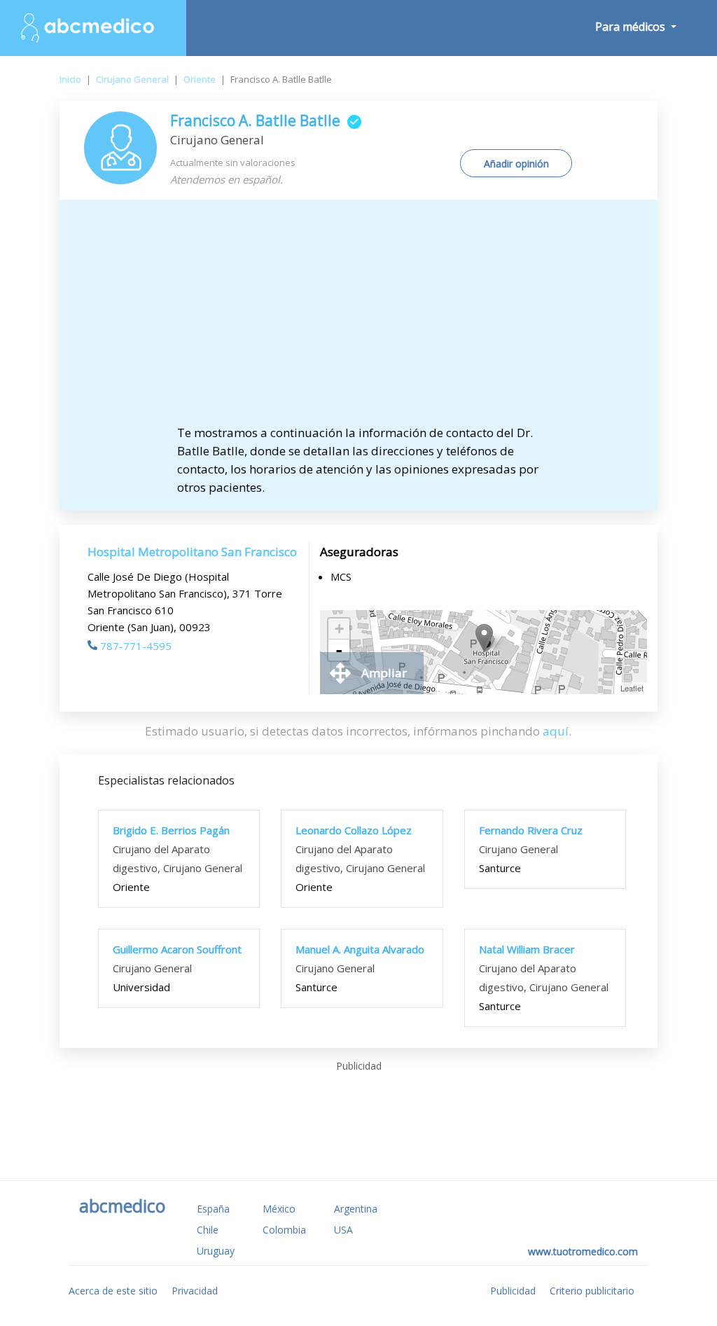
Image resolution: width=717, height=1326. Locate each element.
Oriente (199, 79)
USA (343, 1229)
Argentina (355, 1208)
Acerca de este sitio (113, 1290)
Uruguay (216, 1250)
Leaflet (631, 687)
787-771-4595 (136, 646)
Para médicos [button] (631, 26)
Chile (207, 1229)
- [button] (339, 650)
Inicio (70, 79)
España (213, 1208)
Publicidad (513, 1290)
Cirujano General (132, 79)
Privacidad (195, 1290)
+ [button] (339, 628)
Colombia (284, 1229)
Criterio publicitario (592, 1290)
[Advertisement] (358, 319)
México (279, 1208)
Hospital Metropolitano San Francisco (192, 552)
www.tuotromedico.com (583, 1251)
